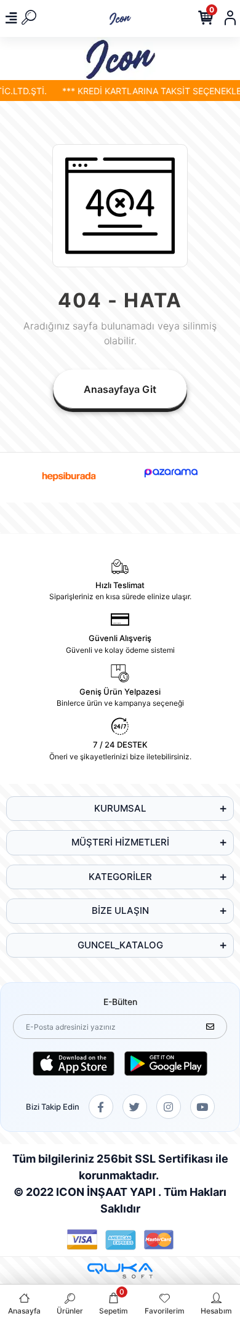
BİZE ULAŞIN (120, 910)
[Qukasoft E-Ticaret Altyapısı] (120, 1270)
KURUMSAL (120, 808)
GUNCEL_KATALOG (120, 945)
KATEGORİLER (120, 876)
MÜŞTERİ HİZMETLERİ (120, 842)
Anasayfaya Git (120, 389)
